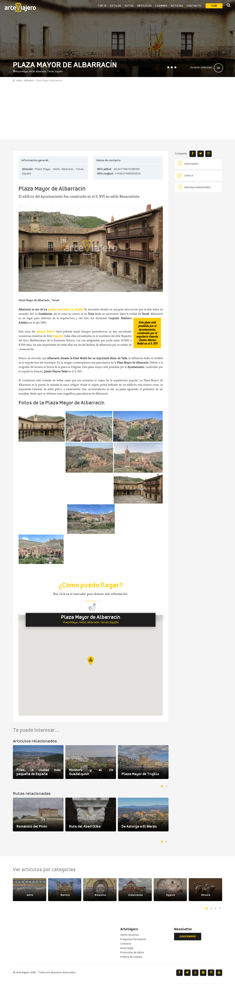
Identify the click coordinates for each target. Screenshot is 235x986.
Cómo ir (188, 175)
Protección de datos (132, 952)
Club (214, 5)
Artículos (144, 5)
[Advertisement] (117, 110)
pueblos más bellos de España (65, 309)
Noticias (177, 5)
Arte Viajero (20, 7)
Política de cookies (131, 957)
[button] (90, 660)
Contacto (194, 5)
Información (191, 163)
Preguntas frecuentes (133, 939)
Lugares (161, 5)
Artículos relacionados (197, 187)
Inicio (19, 80)
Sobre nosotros (129, 935)
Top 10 (101, 5)
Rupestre (58, 336)
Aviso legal (126, 948)
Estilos (115, 5)
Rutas (129, 5)
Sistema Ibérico (45, 331)
